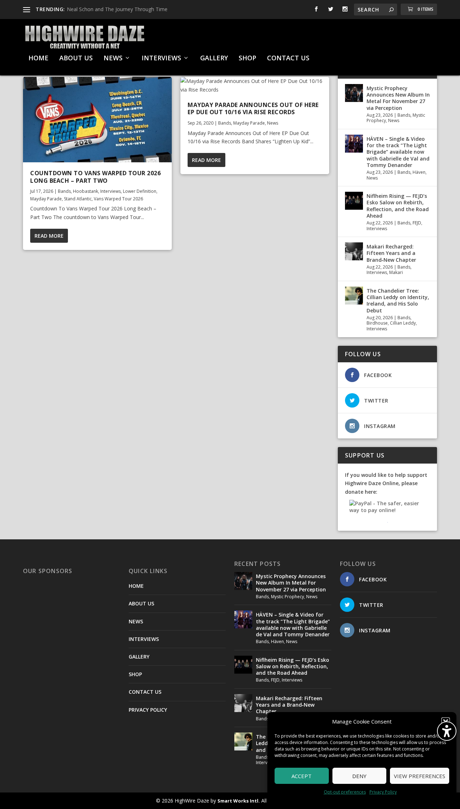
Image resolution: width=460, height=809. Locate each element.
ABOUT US (76, 58)
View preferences (419, 776)
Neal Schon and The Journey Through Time (117, 9)
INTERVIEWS (161, 58)
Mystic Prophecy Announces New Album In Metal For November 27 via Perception (398, 98)
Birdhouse (377, 323)
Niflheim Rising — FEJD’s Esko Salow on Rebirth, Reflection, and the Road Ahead (398, 205)
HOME (38, 58)
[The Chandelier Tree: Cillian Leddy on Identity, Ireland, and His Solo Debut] (354, 295)
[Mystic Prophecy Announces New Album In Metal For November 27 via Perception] (354, 93)
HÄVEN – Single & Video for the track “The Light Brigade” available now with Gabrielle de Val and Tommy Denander (398, 151)
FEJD (417, 223)
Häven (419, 172)
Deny (359, 776)
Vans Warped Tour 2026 (118, 199)
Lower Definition (139, 191)
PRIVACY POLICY (148, 709)
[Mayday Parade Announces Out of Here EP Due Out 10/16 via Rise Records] (254, 85)
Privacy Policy (383, 792)
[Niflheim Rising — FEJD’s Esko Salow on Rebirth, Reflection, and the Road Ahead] (354, 201)
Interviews (110, 191)
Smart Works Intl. (238, 801)
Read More (49, 235)
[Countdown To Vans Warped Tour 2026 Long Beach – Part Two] (97, 119)
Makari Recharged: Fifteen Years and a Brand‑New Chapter (391, 253)
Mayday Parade (46, 199)
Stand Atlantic (78, 199)
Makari (396, 272)
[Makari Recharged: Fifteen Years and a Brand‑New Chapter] (354, 251)
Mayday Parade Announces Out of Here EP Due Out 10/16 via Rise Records (253, 108)
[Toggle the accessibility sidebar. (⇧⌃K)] (446, 731)
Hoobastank (85, 191)
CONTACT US (288, 58)
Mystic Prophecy (287, 597)
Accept (301, 776)
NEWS (113, 58)
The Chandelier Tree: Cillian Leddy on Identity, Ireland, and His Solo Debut (398, 300)
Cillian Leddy (403, 323)
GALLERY (214, 58)
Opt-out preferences (345, 792)
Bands (64, 191)
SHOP (247, 58)
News (272, 123)
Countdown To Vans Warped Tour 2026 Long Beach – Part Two (95, 177)
